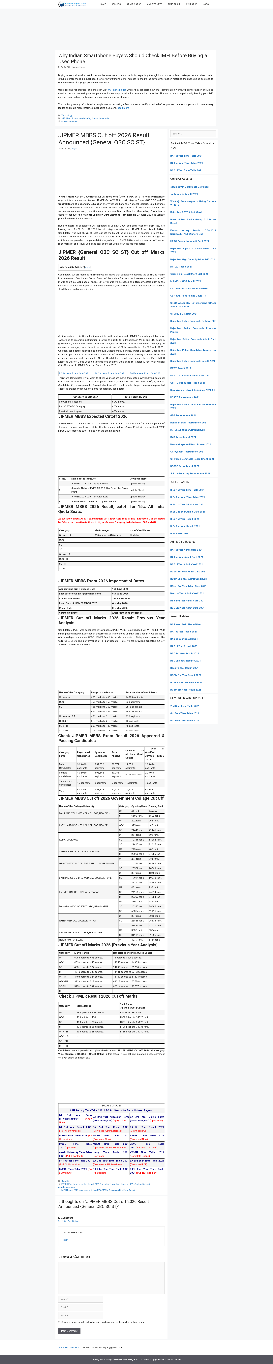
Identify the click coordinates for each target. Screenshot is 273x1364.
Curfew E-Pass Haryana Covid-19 (189, 288)
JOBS (206, 4)
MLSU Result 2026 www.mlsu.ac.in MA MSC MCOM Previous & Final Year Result (98, 1190)
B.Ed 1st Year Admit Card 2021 (187, 504)
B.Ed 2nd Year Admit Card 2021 (187, 511)
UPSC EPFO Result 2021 (183, 313)
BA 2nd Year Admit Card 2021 (186, 557)
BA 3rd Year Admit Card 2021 (186, 564)
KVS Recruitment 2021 (183, 437)
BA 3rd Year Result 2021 (183, 646)
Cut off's (65, 1181)
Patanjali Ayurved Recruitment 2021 (190, 444)
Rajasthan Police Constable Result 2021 (192, 361)
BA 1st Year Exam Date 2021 (74, 373)
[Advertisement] (136, 28)
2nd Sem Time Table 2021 (184, 706)
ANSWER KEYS (154, 4)
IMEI (63, 118)
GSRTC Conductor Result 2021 (187, 382)
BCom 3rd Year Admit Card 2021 (188, 586)
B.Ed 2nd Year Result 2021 (185, 526)
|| (88, 1110)
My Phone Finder (117, 89)
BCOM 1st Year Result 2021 (185, 675)
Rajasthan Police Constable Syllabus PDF (193, 321)
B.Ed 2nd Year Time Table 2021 (187, 497)
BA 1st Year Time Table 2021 (186, 155)
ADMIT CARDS (134, 4)
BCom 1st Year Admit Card (185, 571)
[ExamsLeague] (73, 4)
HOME (103, 4)
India (107, 118)
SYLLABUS (191, 4)
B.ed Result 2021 (180, 533)
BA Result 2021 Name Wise (185, 624)
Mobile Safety (85, 118)
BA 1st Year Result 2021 (183, 631)
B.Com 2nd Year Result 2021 (186, 682)
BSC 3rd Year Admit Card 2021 (187, 607)
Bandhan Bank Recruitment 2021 (188, 422)
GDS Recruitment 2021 (183, 415)
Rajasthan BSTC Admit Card (186, 212)
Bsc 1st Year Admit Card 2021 (187, 593)
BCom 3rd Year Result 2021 (185, 689)
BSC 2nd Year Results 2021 (185, 660)
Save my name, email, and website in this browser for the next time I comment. (103, 1322)
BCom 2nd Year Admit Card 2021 (188, 578)
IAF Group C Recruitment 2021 (187, 429)
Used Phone (72, 118)
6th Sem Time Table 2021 (184, 720)
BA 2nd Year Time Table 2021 (186, 163)
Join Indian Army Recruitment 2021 (190, 473)
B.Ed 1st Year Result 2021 (184, 519)
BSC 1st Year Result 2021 (184, 653)
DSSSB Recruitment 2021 (184, 466)
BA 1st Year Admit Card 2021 (186, 549)
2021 (203, 571)
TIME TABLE (174, 4)
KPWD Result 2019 (180, 368)
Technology (66, 115)
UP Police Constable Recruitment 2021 (192, 458)
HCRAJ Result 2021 (181, 266)
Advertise (75, 1347)
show (87, 267)
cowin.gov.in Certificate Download (189, 186)
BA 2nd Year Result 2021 (184, 638)
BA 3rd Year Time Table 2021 (186, 170)
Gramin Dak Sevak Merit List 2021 (189, 273)
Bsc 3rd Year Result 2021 (184, 667)
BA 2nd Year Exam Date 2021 (110, 373)
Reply (65, 1240)
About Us (63, 1347)
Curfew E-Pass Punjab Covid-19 (188, 295)
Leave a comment (69, 121)
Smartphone (98, 118)
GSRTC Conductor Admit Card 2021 (190, 375)
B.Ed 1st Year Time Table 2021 (187, 489)
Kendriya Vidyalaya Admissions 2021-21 (192, 390)
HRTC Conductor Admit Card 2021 (189, 241)
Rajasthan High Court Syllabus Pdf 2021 (192, 259)
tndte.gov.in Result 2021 (184, 194)
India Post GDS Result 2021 (185, 281)
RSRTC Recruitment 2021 (184, 397)
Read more (123, 107)
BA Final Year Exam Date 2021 (146, 373)
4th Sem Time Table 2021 (184, 713)
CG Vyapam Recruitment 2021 (187, 451)
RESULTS (116, 4)
